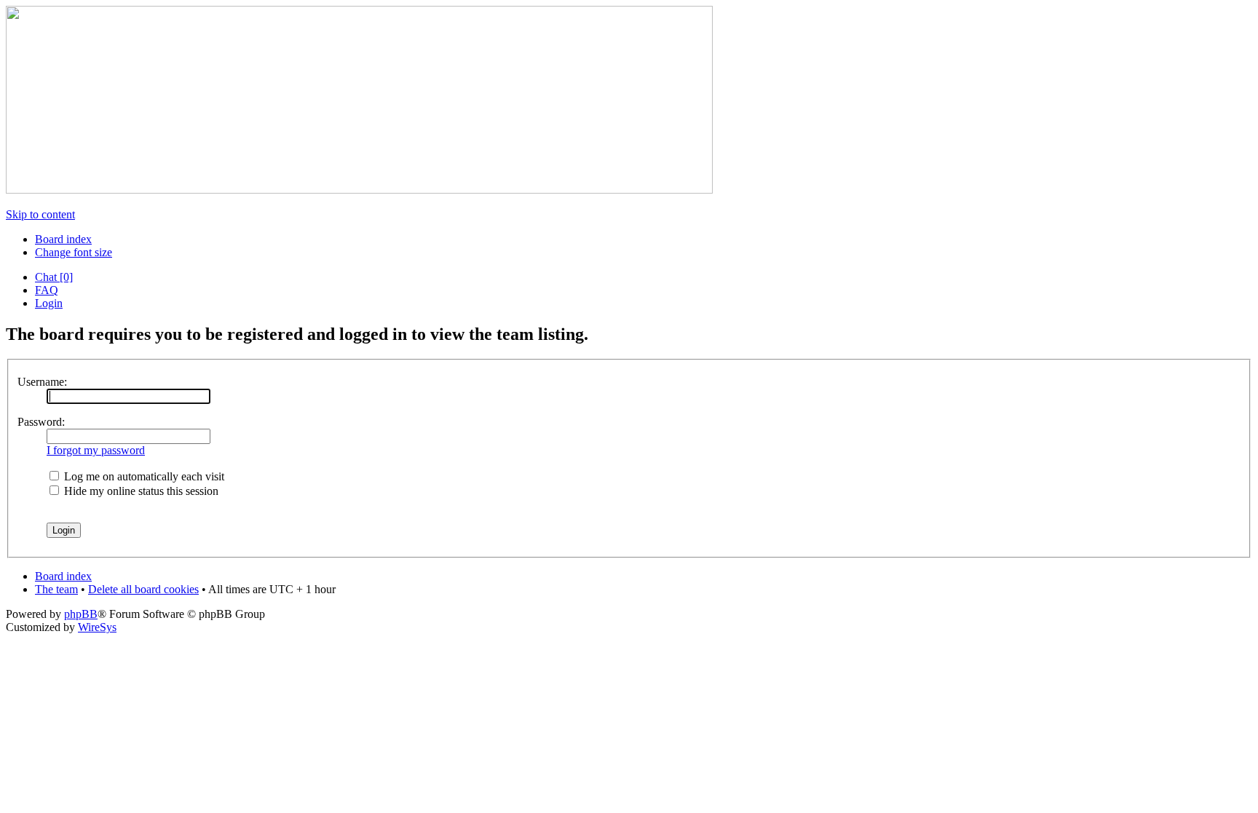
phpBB (81, 614)
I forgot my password (96, 450)
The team (56, 589)
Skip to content (40, 214)
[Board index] (359, 189)
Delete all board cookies (143, 589)
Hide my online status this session (139, 491)
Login (49, 303)
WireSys (97, 627)
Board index (63, 239)
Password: (41, 422)
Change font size (73, 252)
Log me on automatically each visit (142, 476)
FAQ (46, 290)
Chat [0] (54, 277)
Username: (42, 382)
